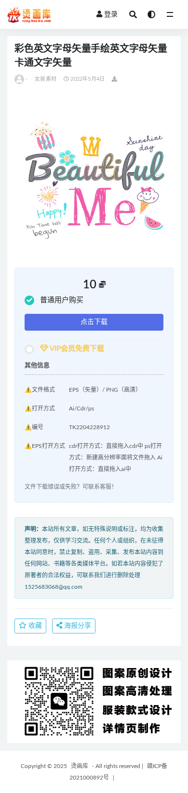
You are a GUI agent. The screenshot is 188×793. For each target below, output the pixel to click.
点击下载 (94, 322)
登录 (111, 14)
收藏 (34, 625)
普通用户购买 (61, 300)
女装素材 (45, 79)
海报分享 (76, 625)
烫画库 (79, 766)
